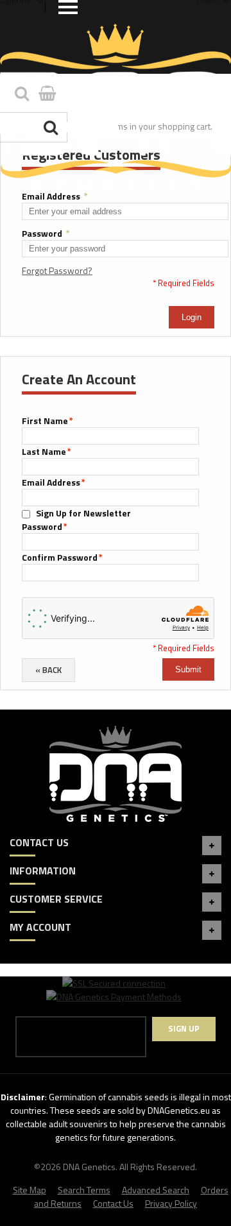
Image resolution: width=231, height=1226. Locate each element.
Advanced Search (155, 1189)
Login (191, 317)
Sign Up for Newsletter (83, 513)
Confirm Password (60, 557)
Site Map (29, 1189)
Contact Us (113, 1203)
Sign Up (184, 1028)
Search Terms (84, 1189)
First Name (45, 420)
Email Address (55, 196)
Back (48, 669)
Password (46, 233)
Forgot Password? (57, 270)
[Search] (52, 127)
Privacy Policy (171, 1203)
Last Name (44, 451)
